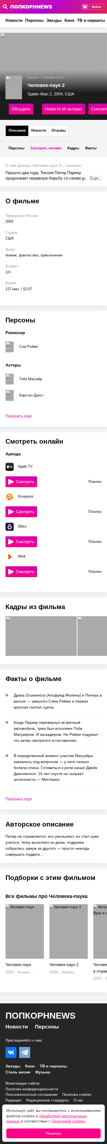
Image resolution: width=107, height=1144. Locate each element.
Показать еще (18, 416)
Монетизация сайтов (22, 1083)
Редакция (13, 1100)
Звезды (54, 20)
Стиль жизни (17, 1072)
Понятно (53, 1133)
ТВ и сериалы (91, 20)
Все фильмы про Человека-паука (46, 896)
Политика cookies (76, 1094)
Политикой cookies (68, 1121)
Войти (96, 6)
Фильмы (33, 77)
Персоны (34, 20)
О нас (78, 1100)
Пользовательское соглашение (31, 1094)
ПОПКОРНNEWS (40, 1016)
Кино (69, 20)
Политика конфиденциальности (31, 1089)
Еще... (96, 178)
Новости (13, 20)
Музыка (42, 1072)
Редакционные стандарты (47, 1100)
